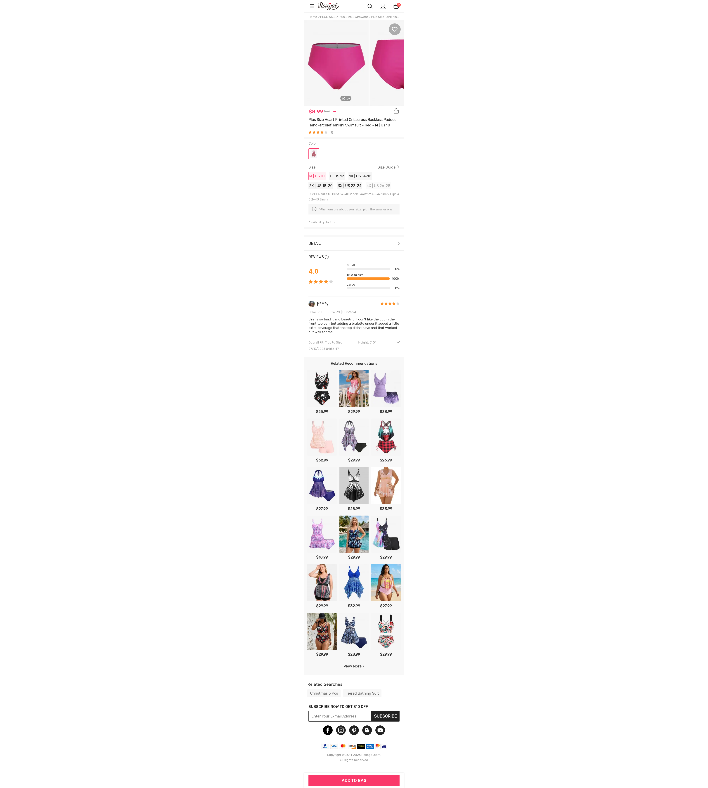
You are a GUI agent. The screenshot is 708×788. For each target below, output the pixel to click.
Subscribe (385, 716)
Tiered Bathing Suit (362, 693)
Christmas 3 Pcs (324, 693)
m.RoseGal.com (331, 6)
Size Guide (386, 167)
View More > (354, 666)
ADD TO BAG (354, 780)
